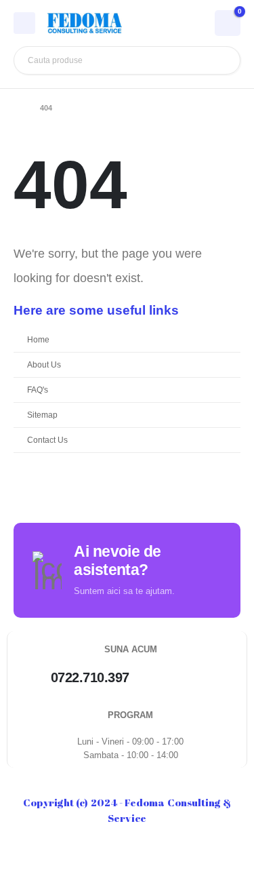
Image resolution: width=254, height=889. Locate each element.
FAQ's (37, 389)
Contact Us (47, 439)
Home (38, 339)
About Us (44, 364)
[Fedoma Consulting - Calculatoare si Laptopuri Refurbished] (84, 23)
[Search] (220, 60)
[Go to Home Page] (17, 108)
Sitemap (42, 414)
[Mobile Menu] (24, 23)
